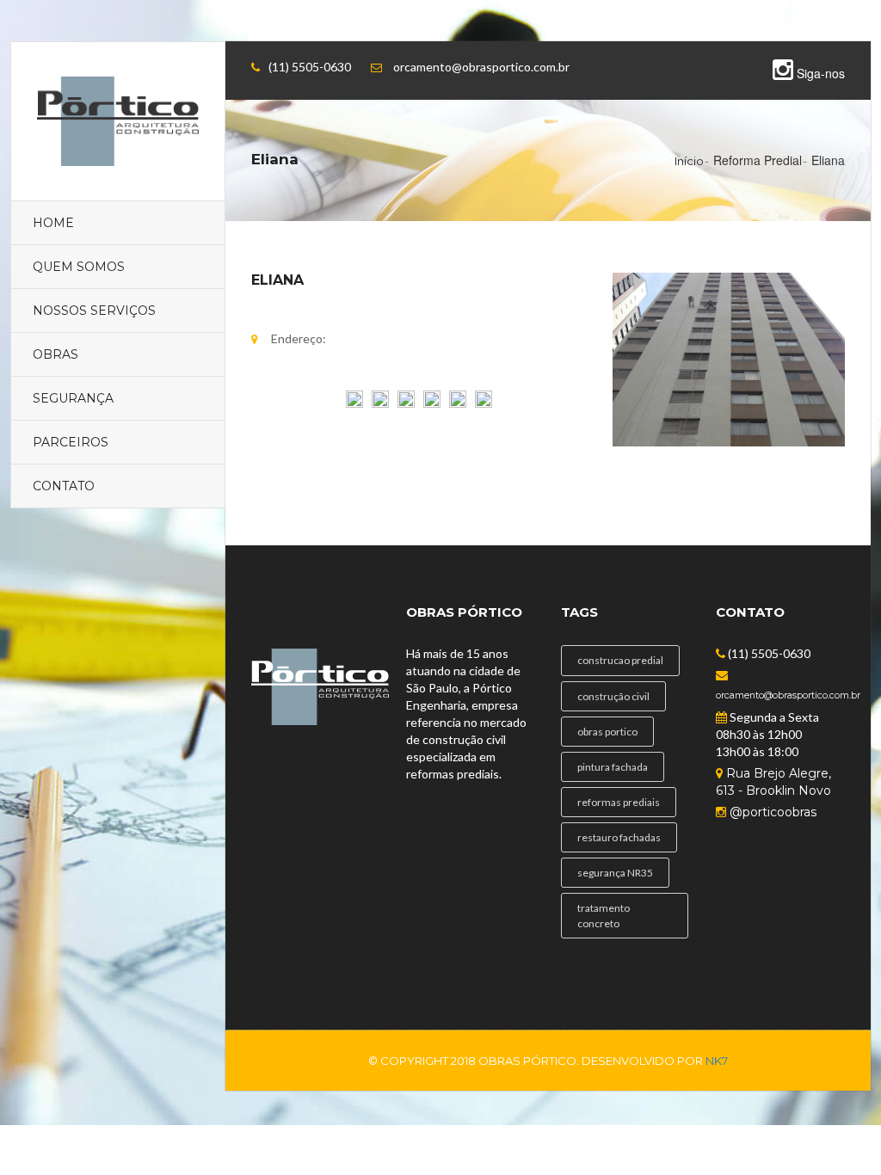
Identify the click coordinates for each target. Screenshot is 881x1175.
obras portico (607, 731)
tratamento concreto (603, 915)
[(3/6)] (406, 415)
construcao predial (620, 660)
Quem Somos (79, 266)
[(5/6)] (458, 415)
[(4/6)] (432, 415)
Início (689, 161)
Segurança (73, 398)
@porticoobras (771, 812)
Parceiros (70, 442)
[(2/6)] (380, 415)
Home (53, 223)
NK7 (716, 1060)
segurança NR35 (615, 872)
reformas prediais (618, 802)
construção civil (613, 696)
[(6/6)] (483, 415)
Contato (64, 486)
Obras (55, 354)
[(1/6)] (354, 415)
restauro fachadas (619, 837)
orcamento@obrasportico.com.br (788, 695)
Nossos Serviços (94, 310)
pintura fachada (612, 766)
